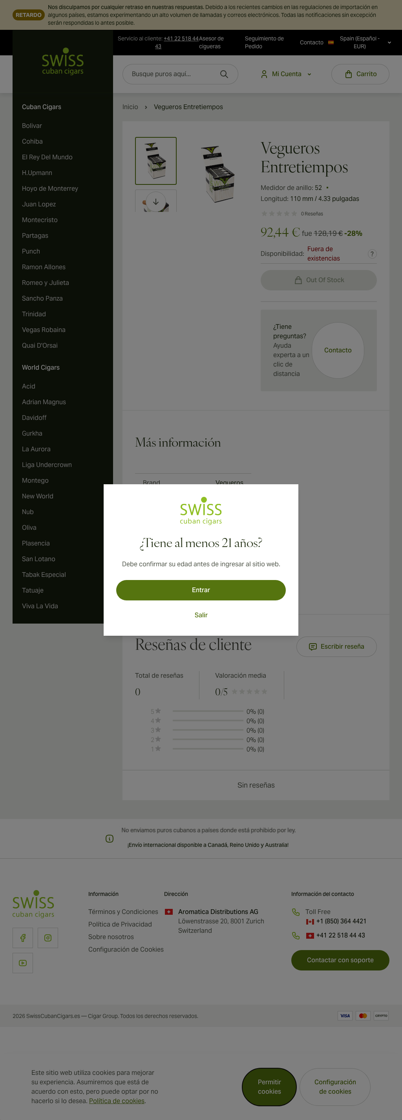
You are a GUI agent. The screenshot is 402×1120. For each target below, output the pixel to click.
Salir (201, 615)
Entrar (201, 590)
